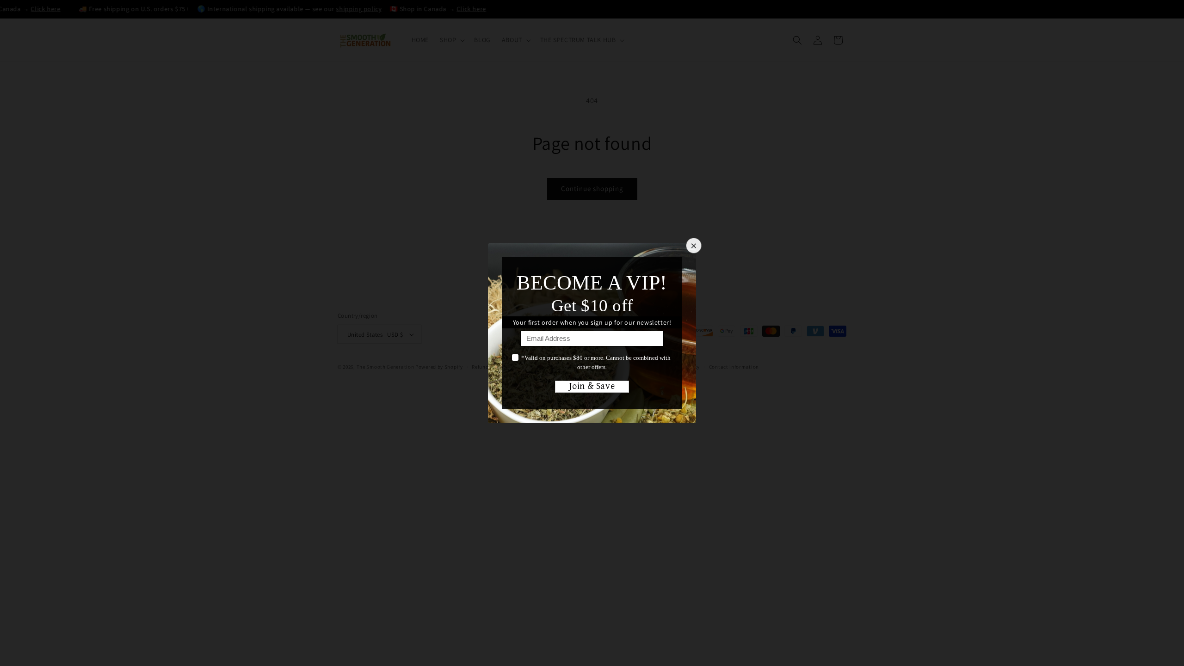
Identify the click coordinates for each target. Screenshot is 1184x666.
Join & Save (592, 386)
